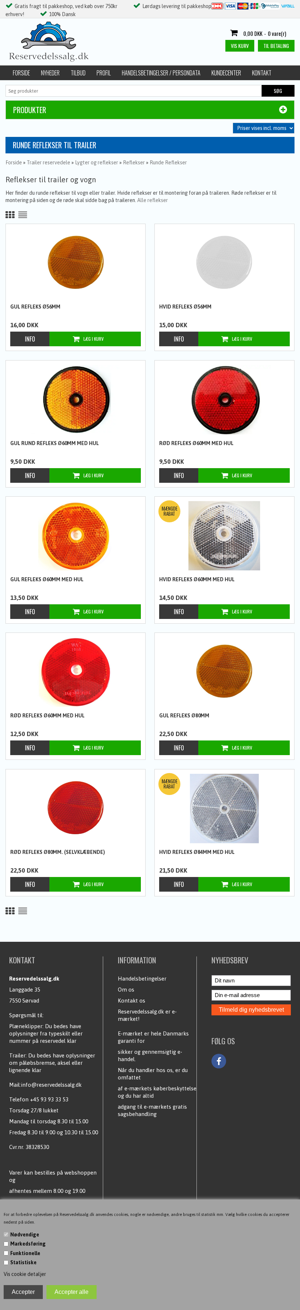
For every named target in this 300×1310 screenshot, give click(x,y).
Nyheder (50, 72)
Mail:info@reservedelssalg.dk (45, 1085)
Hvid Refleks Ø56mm (185, 307)
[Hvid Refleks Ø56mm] (224, 263)
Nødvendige (24, 1235)
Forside (21, 72)
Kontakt (261, 72)
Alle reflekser (152, 200)
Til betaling (276, 45)
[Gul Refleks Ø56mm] (75, 263)
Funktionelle (25, 1253)
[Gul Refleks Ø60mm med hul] (75, 536)
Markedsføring (28, 1244)
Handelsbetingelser (142, 978)
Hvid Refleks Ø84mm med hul (197, 852)
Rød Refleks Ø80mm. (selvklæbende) (57, 852)
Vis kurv (240, 45)
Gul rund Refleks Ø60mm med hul (54, 443)
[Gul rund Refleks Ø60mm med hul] (75, 399)
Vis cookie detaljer (25, 1274)
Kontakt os (131, 1000)
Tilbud (78, 72)
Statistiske (23, 1262)
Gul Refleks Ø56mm (35, 307)
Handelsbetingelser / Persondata (161, 72)
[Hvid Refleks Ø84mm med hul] (224, 808)
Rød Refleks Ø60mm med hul (196, 443)
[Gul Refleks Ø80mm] (224, 672)
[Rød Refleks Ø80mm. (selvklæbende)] (75, 808)
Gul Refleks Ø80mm (184, 716)
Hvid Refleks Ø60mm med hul (197, 579)
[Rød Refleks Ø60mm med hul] (224, 399)
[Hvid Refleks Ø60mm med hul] (224, 536)
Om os (126, 989)
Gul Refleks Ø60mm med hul (46, 579)
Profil (104, 72)
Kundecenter (226, 72)
